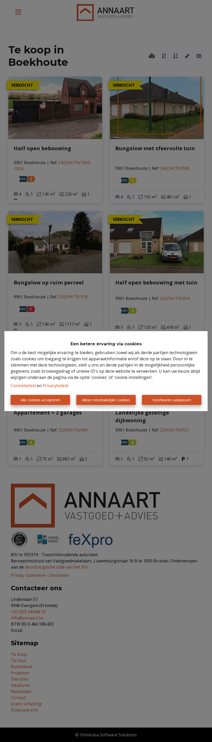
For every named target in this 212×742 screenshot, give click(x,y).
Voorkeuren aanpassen (172, 399)
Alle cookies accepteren (40, 399)
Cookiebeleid (23, 385)
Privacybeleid (55, 385)
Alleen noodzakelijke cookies (106, 399)
